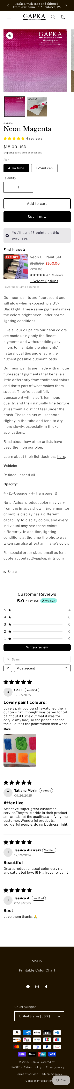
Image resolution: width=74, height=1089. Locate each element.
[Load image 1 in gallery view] (15, 107)
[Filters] (7, 668)
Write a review (37, 647)
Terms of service (27, 1074)
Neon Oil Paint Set (45, 257)
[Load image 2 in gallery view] (37, 107)
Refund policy (33, 1067)
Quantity (9, 178)
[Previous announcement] (8, 5)
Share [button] (12, 572)
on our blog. (33, 447)
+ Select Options (44, 281)
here (61, 456)
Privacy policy (55, 1067)
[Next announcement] (66, 5)
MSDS (37, 961)
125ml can (44, 168)
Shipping (8, 152)
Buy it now (37, 217)
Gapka (35, 1061)
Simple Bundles (29, 286)
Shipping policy (52, 1074)
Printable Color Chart (37, 970)
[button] (9, 17)
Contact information (39, 1080)
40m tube (16, 168)
